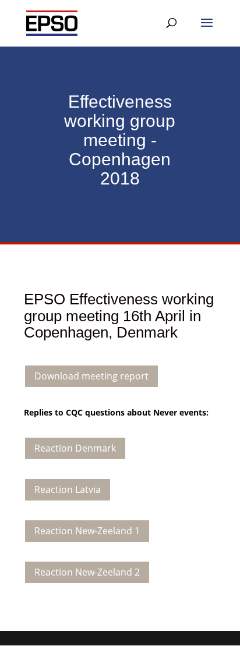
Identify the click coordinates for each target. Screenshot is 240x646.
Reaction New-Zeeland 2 (87, 572)
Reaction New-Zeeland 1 (87, 530)
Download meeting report (91, 376)
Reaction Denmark (75, 448)
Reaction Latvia (67, 489)
